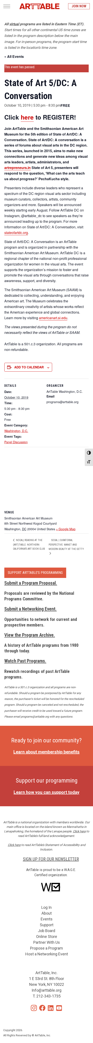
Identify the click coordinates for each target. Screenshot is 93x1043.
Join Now (79, 6)
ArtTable (39, 6)
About (47, 913)
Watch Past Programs (24, 661)
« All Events (14, 56)
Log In (46, 907)
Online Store (46, 936)
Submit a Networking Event (29, 609)
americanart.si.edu (53, 317)
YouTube (59, 1008)
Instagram (34, 1008)
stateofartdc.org (16, 232)
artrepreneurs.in (17, 167)
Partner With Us (46, 942)
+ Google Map (65, 529)
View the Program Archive (29, 635)
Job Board (46, 930)
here (27, 117)
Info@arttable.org (46, 990)
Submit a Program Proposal (30, 583)
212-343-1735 (48, 996)
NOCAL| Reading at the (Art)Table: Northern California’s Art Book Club (29, 544)
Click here (79, 831)
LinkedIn (51, 1008)
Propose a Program (46, 948)
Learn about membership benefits (46, 751)
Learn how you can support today (46, 792)
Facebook (42, 1008)
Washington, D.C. (16, 431)
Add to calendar (29, 367)
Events (47, 919)
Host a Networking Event (46, 954)
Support (46, 925)
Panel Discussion (16, 442)
